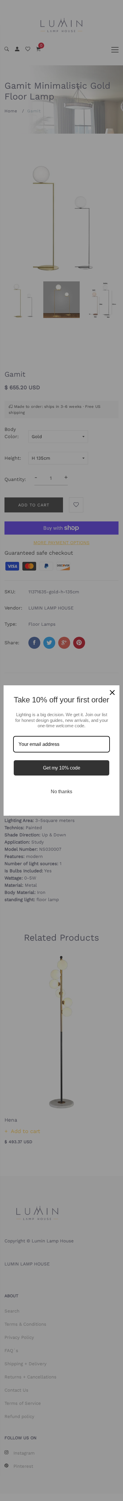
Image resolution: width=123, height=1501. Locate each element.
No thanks (61, 791)
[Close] (112, 692)
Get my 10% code (61, 767)
